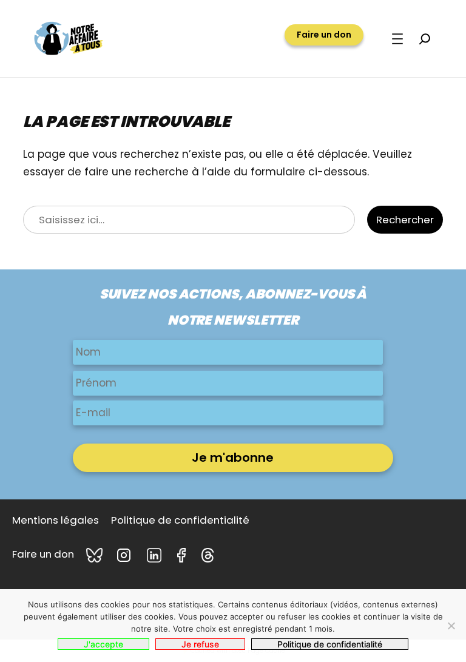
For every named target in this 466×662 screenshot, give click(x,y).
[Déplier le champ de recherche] (425, 39)
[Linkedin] (156, 555)
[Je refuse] (451, 626)
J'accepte (103, 644)
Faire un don (324, 34)
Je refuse (200, 644)
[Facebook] (183, 555)
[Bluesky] (95, 555)
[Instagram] (125, 555)
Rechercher (405, 219)
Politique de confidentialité (329, 644)
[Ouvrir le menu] (397, 39)
